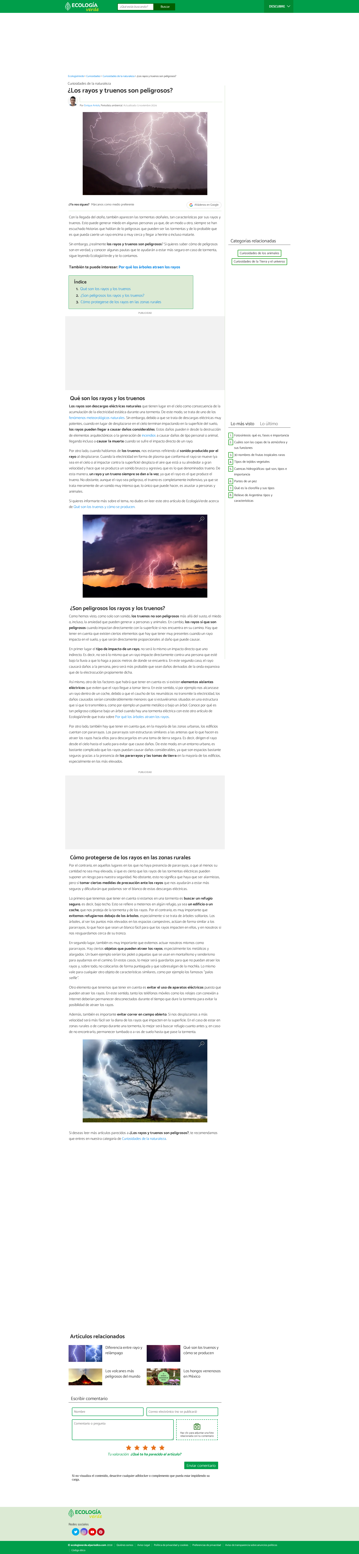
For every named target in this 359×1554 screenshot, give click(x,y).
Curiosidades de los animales (259, 253)
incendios (149, 435)
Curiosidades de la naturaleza (118, 76)
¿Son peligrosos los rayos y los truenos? (112, 295)
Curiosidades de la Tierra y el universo (259, 261)
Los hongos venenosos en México (202, 1374)
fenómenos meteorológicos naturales (97, 418)
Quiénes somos (125, 1545)
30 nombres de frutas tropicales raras (259, 455)
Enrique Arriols (92, 105)
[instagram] (84, 1532)
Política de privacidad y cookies (171, 1545)
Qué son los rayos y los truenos (105, 289)
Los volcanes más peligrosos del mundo (122, 1374)
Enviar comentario (201, 1465)
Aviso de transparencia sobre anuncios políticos (251, 1545)
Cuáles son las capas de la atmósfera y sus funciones (260, 445)
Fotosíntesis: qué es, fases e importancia (261, 435)
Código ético (78, 1550)
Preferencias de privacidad (206, 1545)
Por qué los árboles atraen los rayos (149, 267)
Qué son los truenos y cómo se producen (104, 507)
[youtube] (92, 1532)
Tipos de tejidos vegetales (252, 462)
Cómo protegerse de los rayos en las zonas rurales (121, 302)
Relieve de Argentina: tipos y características (253, 498)
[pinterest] (101, 1532)
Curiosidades (93, 76)
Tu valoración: (118, 1454)
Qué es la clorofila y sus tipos (254, 488)
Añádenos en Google (206, 205)
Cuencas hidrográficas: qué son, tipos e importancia (260, 471)
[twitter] (75, 1532)
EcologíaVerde (76, 76)
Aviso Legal (143, 1545)
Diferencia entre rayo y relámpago (123, 1350)
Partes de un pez (245, 481)
